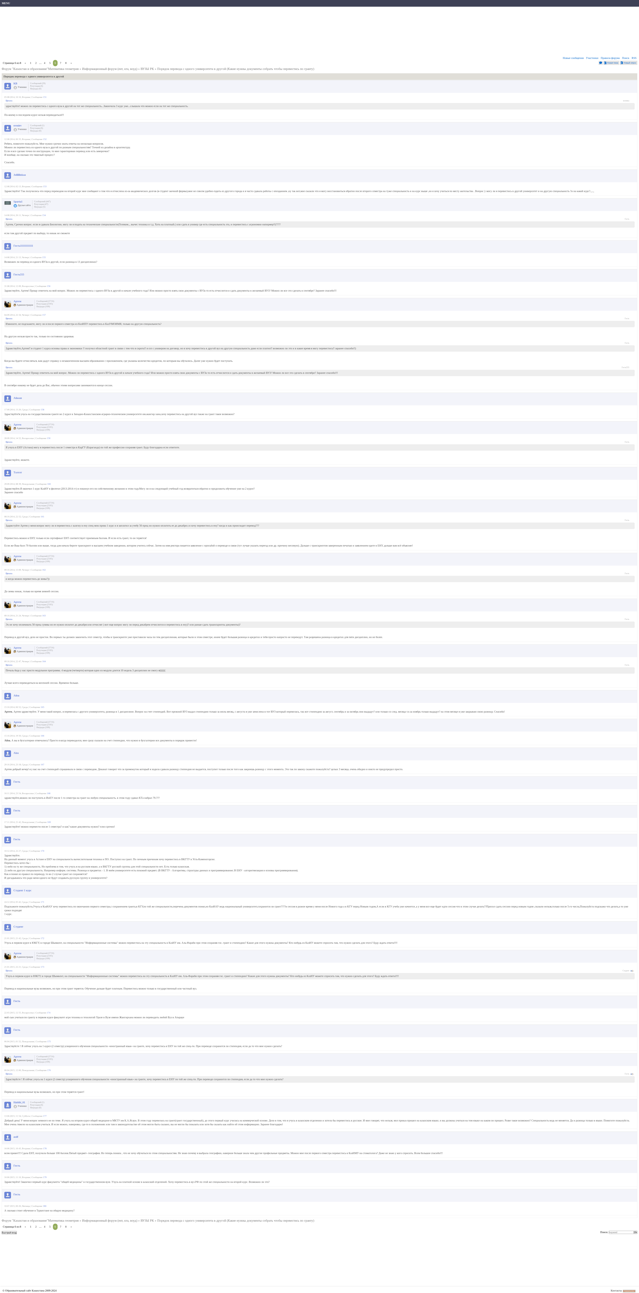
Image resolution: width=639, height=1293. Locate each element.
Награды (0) (35, 88)
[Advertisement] (102, 32)
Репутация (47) (41, 204)
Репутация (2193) (44, 304)
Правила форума (610, 58)
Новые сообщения (573, 58)
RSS (634, 58)
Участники (592, 58)
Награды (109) (43, 306)
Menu (6, 3)
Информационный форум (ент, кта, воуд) (109, 69)
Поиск (625, 58)
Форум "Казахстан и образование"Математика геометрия (40, 69)
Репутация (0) (36, 86)
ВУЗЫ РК (147, 69)
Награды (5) (39, 207)
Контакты (616, 1290)
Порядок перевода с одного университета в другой (191, 69)
